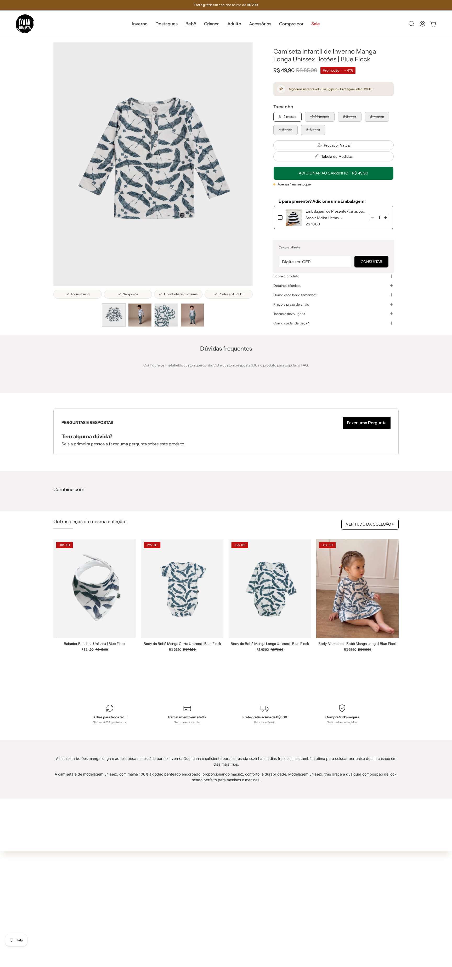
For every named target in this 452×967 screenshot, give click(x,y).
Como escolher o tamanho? (295, 295)
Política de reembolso (231, 905)
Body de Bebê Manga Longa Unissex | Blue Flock (270, 644)
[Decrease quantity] (372, 217)
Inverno (149, 868)
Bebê (146, 884)
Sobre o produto (286, 276)
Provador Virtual (337, 145)
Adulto (148, 899)
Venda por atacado (229, 921)
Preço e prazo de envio (291, 304)
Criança (149, 891)
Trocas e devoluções (289, 314)
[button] (166, 23)
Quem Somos (224, 866)
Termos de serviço (228, 897)
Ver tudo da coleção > (370, 524)
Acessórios (151, 907)
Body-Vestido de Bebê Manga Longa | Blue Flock (357, 644)
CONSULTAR (371, 261)
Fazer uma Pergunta (367, 422)
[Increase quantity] (385, 217)
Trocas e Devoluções (230, 890)
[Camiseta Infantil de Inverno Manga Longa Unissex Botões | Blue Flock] (114, 315)
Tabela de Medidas (337, 156)
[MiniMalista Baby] (25, 23)
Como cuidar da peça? (291, 323)
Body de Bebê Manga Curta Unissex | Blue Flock (182, 644)
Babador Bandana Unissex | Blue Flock (94, 644)
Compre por (152, 915)
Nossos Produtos (227, 874)
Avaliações (222, 913)
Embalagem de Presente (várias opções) (336, 211)
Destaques (151, 876)
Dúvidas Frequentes (230, 859)
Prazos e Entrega (227, 882)
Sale (146, 923)
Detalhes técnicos (287, 285)
